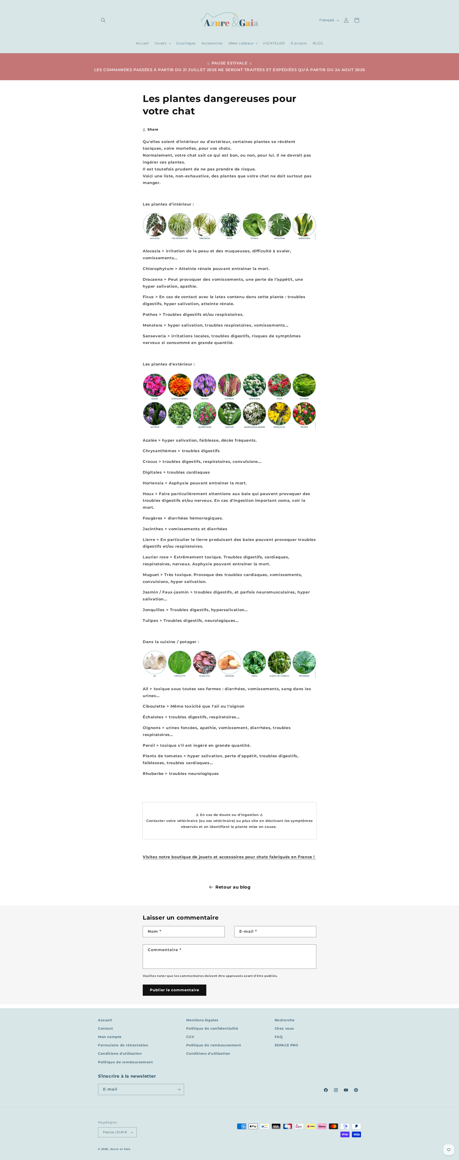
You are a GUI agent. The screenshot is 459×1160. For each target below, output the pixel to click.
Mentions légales (202, 1020)
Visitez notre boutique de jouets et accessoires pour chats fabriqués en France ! (229, 857)
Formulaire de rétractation (123, 1045)
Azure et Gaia (120, 1149)
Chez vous (284, 1028)
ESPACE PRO (286, 1045)
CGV (190, 1037)
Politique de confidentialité (212, 1028)
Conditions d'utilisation (120, 1053)
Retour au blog (233, 887)
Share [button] (153, 129)
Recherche (285, 1020)
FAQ (279, 1037)
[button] (103, 20)
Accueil (105, 1020)
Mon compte (110, 1037)
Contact (105, 1028)
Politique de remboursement (125, 1062)
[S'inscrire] (178, 1089)
